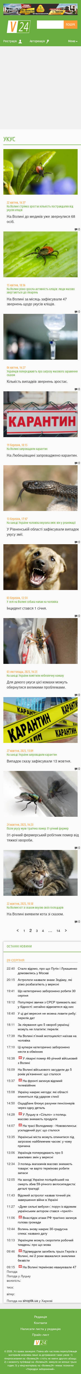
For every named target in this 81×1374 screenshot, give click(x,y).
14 (58, 930)
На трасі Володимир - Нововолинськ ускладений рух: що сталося (47, 1127)
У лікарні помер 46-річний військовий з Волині (47, 1060)
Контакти (40, 1322)
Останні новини (19, 946)
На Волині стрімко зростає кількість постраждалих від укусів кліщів (40, 208)
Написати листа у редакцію (40, 1328)
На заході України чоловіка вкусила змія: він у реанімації (41, 522)
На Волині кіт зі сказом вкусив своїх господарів (35, 907)
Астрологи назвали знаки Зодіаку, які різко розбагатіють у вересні (45, 981)
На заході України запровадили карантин (32, 754)
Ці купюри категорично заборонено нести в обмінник (44, 1049)
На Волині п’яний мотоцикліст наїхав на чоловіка (47, 1037)
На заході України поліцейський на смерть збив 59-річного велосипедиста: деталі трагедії (47, 1184)
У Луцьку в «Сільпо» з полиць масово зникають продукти (42, 1116)
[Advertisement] (40, 88)
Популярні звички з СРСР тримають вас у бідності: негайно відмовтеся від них (47, 1004)
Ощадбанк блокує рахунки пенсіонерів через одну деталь (46, 1105)
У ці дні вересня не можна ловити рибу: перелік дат (47, 1015)
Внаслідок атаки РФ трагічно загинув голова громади (47, 1219)
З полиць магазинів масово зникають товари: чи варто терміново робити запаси (45, 1168)
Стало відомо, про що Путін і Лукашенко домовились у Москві (47, 970)
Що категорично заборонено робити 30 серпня (47, 993)
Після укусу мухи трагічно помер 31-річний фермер (38, 828)
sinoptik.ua (30, 1300)
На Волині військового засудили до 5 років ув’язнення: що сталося (45, 1071)
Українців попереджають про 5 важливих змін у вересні (40, 1154)
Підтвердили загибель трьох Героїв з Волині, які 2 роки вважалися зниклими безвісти (47, 1255)
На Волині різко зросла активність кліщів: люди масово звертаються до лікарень (41, 290)
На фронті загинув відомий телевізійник (40, 1082)
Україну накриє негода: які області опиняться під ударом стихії (43, 1094)
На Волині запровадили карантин (27, 449)
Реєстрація (10, 41)
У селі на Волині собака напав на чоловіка (32, 601)
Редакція (40, 1316)
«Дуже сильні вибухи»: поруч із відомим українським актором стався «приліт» (47, 1208)
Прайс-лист (40, 1334)
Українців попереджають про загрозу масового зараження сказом (42, 373)
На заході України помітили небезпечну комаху (35, 675)
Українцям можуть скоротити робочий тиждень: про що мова (45, 1242)
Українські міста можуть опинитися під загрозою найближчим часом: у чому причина (46, 1141)
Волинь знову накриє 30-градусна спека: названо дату (43, 1230)
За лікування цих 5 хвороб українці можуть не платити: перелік (43, 1026)
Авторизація (37, 41)
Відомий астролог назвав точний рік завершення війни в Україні (44, 1197)
